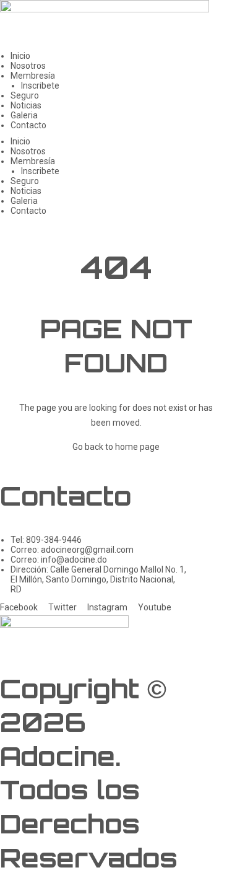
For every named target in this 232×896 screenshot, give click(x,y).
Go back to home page (116, 447)
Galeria (24, 115)
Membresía (33, 76)
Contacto (28, 125)
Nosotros (28, 66)
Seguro (25, 95)
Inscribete (40, 85)
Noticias (26, 105)
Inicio (20, 56)
